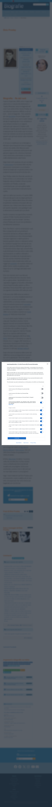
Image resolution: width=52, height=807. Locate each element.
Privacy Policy (33, 442)
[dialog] (26, 403)
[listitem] (26, 386)
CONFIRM (17, 438)
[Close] (48, 364)
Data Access (26, 442)
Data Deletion (19, 442)
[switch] (41, 389)
